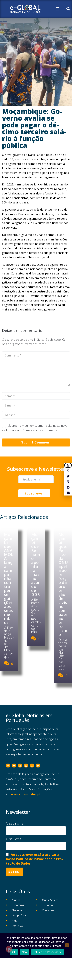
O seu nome (14, 823)
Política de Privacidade (47, 952)
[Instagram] (20, 766)
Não (24, 952)
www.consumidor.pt (25, 794)
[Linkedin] (26, 766)
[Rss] (38, 766)
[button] (68, 465)
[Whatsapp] (32, 766)
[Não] (67, 945)
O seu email (14, 839)
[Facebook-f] (8, 766)
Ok (14, 952)
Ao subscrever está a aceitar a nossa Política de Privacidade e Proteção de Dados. (34, 858)
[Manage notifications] (9, 949)
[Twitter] (14, 766)
